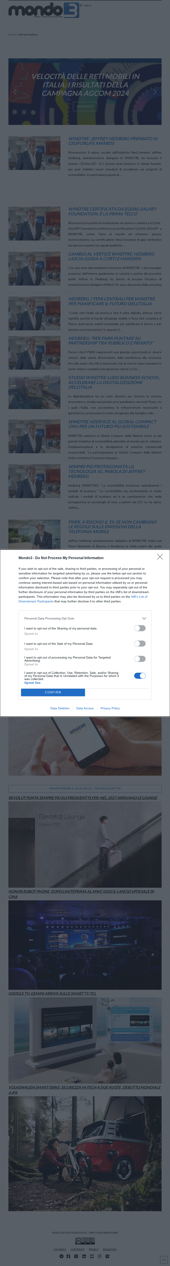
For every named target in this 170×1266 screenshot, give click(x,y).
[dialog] (85, 633)
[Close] (161, 558)
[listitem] (85, 618)
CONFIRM (53, 692)
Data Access (85, 708)
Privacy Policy (110, 708)
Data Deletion (60, 708)
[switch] (140, 628)
